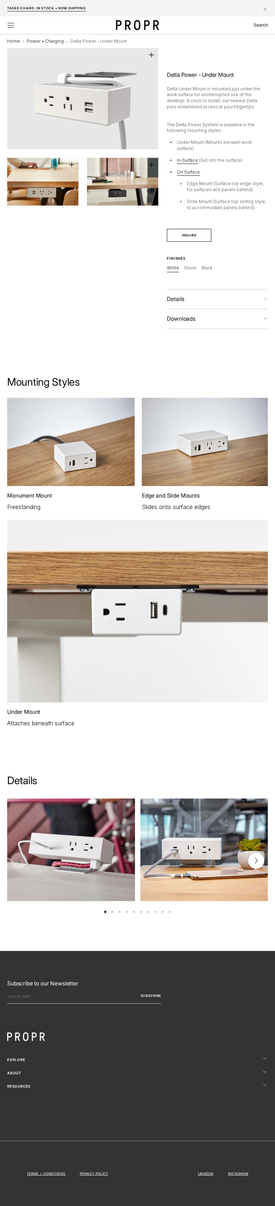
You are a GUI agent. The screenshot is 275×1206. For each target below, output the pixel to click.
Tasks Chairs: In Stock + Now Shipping (46, 8)
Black (207, 268)
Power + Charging (45, 41)
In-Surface (187, 160)
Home (13, 41)
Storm (190, 268)
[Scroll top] (264, 1195)
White (173, 268)
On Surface (188, 172)
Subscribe (151, 996)
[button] (11, 25)
